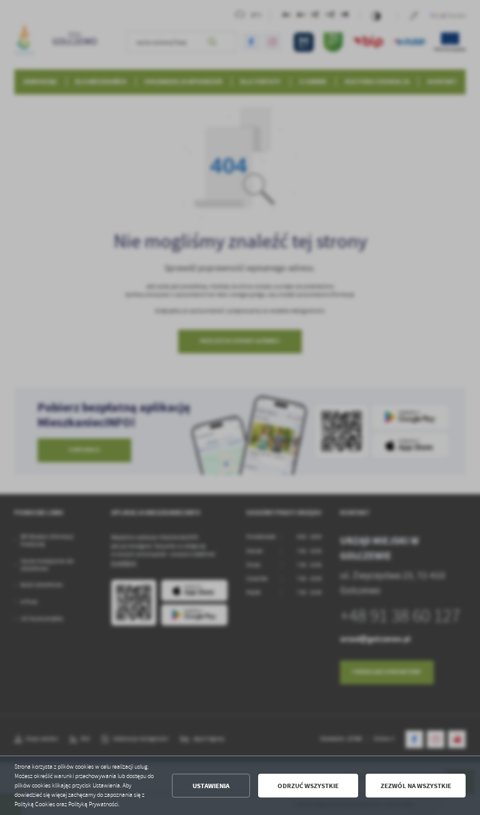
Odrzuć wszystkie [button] (308, 786)
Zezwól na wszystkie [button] (416, 786)
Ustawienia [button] (210, 786)
